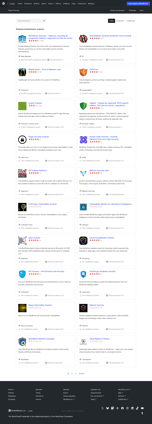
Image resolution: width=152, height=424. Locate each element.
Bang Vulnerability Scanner (40, 305)
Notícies (11, 393)
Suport (65, 393)
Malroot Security (97, 305)
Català (30, 411)
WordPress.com (124, 389)
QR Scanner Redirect (38, 170)
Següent (82, 373)
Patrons (38, 399)
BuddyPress (123, 399)
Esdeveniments (96, 393)
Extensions (39, 396)
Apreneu (66, 389)
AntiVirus (94, 69)
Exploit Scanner (35, 103)
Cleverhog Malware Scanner (102, 238)
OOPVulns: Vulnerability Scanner (43, 204)
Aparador (39, 389)
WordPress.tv (68, 399)
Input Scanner (35, 238)
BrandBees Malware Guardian (41, 339)
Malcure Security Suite (99, 170)
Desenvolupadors (69, 396)
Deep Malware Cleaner (100, 339)
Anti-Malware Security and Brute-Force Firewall (110, 36)
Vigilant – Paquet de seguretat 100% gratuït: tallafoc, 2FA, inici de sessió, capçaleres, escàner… (109, 104)
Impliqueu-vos (95, 389)
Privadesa (11, 399)
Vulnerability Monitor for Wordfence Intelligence (111, 204)
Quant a (11, 389)
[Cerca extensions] (44, 21)
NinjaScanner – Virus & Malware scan (45, 69)
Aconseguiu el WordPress (138, 3)
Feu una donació (97, 396)
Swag (93, 399)
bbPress (122, 396)
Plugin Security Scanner (39, 137)
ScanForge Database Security (103, 271)
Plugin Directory (13, 10)
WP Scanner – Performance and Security (46, 271)
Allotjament (12, 396)
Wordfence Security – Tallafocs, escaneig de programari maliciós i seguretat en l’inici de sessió (50, 37)
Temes (38, 393)
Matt (120, 393)
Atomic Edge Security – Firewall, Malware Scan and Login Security (104, 138)
